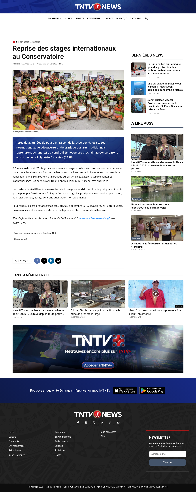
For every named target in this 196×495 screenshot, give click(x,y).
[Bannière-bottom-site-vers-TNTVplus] (98, 372)
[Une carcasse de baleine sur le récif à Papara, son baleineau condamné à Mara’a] (138, 88)
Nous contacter (108, 432)
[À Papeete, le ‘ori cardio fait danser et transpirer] (157, 228)
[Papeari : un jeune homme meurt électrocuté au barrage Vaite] (157, 189)
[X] (44, 261)
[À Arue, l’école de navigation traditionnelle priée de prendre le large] (98, 294)
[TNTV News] (98, 414)
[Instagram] (86, 423)
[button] (146, 18)
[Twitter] (94, 423)
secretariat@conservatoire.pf (94, 218)
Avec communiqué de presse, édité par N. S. (35, 233)
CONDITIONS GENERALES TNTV (112, 487)
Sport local (136, 238)
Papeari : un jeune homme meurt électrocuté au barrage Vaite (150, 206)
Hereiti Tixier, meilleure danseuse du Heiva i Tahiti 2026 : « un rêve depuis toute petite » (157, 165)
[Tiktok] (110, 423)
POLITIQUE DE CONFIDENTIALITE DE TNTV (80, 487)
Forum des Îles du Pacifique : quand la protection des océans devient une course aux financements (164, 68)
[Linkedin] (51, 261)
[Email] (58, 261)
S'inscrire (167, 462)
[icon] (14, 41)
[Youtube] (118, 423)
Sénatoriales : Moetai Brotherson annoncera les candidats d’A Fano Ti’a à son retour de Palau (164, 104)
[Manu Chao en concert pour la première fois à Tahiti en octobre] (155, 294)
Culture (35, 42)
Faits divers (136, 199)
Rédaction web (20, 239)
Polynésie (23, 42)
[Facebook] (37, 261)
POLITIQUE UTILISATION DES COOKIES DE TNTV (147, 487)
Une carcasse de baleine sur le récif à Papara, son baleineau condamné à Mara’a (165, 86)
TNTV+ (103, 436)
